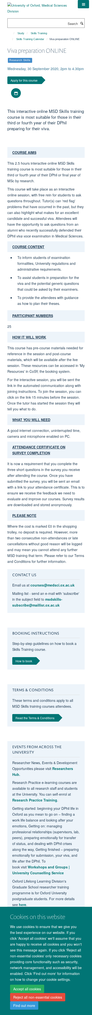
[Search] (81, 23)
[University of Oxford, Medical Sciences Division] (38, 6)
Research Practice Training (34, 800)
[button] (83, 4)
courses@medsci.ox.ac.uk (52, 585)
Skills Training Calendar (30, 39)
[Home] (11, 33)
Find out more (24, 1005)
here (22, 904)
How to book (23, 661)
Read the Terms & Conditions (34, 718)
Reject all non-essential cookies (37, 997)
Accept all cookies (27, 988)
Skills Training (39, 33)
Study (20, 33)
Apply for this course (24, 80)
